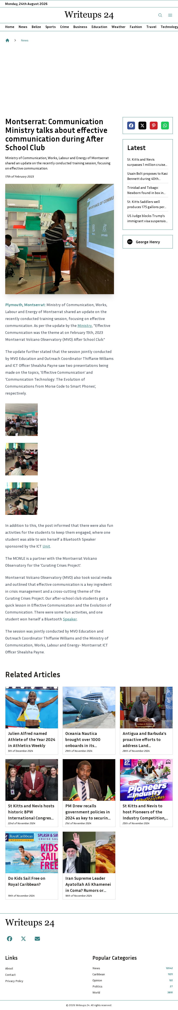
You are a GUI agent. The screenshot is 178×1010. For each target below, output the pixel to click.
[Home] (7, 40)
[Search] (160, 15)
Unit (46, 546)
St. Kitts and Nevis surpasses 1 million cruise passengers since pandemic (147, 162)
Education (99, 26)
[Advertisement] (89, 79)
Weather (118, 26)
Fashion (136, 26)
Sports (50, 26)
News (23, 26)
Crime (64, 26)
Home (9, 26)
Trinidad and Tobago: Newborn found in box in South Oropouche (145, 190)
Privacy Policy (14, 981)
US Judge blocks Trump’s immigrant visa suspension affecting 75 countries (147, 219)
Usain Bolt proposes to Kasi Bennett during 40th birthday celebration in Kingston (147, 176)
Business (80, 26)
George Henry (148, 241)
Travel (151, 26)
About (9, 968)
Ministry (84, 325)
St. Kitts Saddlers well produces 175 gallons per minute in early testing (145, 204)
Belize (36, 26)
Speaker (70, 619)
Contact (10, 974)
